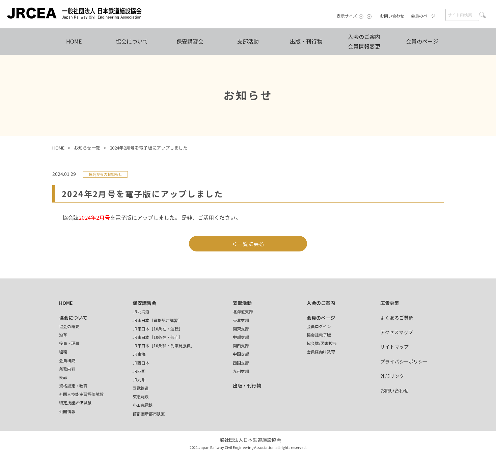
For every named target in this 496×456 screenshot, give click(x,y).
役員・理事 (69, 343)
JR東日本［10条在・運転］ (158, 328)
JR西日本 (141, 363)
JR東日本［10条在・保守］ (158, 337)
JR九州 (139, 379)
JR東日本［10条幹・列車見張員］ (164, 345)
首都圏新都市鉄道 (149, 414)
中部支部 (241, 337)
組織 (63, 351)
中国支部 (241, 354)
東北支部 (241, 320)
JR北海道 (141, 311)
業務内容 (67, 369)
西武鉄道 (141, 388)
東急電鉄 (141, 396)
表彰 (63, 377)
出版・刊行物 (306, 41)
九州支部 (241, 371)
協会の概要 (69, 326)
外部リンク (392, 376)
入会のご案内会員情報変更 (364, 41)
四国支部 (241, 363)
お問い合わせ (392, 16)
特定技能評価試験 (75, 402)
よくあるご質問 (396, 317)
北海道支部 (243, 311)
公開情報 (67, 411)
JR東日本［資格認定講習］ (157, 320)
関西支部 (241, 345)
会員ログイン (319, 326)
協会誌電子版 (319, 335)
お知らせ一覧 (87, 147)
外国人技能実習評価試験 (81, 394)
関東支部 (241, 328)
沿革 (63, 335)
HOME (74, 41)
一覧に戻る (250, 244)
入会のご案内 (321, 302)
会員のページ (423, 16)
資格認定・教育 (73, 385)
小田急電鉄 (143, 405)
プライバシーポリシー (404, 361)
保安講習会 (189, 41)
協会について (132, 41)
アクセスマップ (396, 332)
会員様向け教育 (321, 351)
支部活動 (248, 41)
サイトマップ (394, 346)
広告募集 (389, 302)
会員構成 (67, 360)
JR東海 (139, 354)
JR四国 (139, 371)
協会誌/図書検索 (322, 343)
